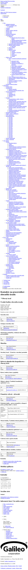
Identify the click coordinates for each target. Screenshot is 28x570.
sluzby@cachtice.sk (11, 426)
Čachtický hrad (9, 532)
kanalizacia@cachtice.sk (12, 390)
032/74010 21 (9, 356)
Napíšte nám (6, 463)
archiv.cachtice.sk (10, 535)
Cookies (13, 568)
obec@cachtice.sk (11, 320)
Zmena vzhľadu (4, 566)
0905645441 (6, 328)
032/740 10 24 (10, 338)
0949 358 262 (10, 367)
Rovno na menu (11, 1)
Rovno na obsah (4, 1)
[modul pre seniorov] (5, 498)
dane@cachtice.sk (18, 378)
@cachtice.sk (11, 455)
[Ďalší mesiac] (7, 478)
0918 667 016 (10, 434)
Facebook (8, 531)
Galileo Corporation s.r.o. (10, 561)
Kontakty (5, 287)
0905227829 (9, 319)
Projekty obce (9, 534)
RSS (17, 566)
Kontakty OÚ (9, 533)
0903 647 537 (10, 425)
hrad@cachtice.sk (11, 446)
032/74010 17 (9, 376)
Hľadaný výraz (16, 4)
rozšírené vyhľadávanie (6, 7)
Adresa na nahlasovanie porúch (10, 462)
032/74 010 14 (16, 445)
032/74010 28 (10, 398)
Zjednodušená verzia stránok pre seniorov (9, 497)
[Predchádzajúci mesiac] (1, 478)
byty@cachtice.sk (9, 378)
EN (5, 17)
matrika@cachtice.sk (11, 349)
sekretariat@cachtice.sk (12, 340)
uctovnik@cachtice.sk (11, 400)
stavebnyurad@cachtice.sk (12, 358)
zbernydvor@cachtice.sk (12, 369)
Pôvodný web (6, 283)
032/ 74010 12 (10, 387)
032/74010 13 (10, 347)
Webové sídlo (19, 568)
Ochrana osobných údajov (11, 538)
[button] (3, 13)
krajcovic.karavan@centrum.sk (10, 329)
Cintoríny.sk (8, 537)
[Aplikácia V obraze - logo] (7, 469)
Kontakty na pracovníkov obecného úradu (12, 461)
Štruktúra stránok (11, 566)
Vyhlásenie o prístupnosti (6, 568)
